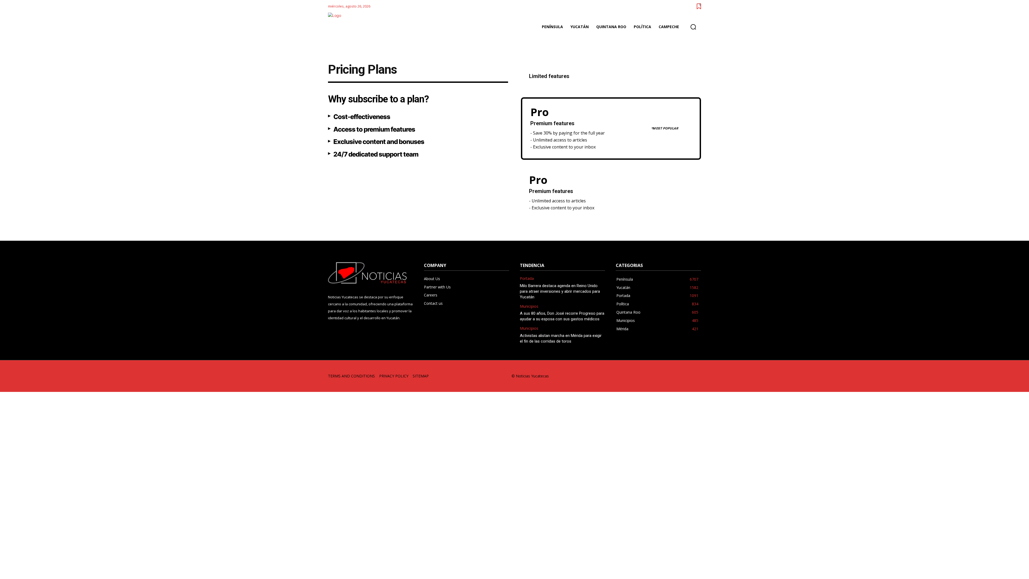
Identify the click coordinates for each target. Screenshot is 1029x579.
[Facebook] (636, 376)
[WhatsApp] (696, 376)
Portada (527, 278)
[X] (684, 376)
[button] (693, 27)
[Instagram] (648, 376)
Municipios (529, 306)
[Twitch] (672, 376)
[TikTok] (660, 376)
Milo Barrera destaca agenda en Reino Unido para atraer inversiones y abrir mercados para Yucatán (560, 291)
